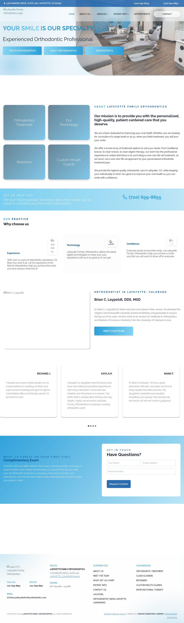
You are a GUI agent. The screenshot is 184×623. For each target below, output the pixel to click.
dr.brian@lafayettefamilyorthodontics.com (26, 597)
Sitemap (108, 614)
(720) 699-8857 (170, 3)
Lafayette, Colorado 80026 (65, 576)
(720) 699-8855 (141, 3)
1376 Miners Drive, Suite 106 (64, 573)
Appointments (142, 14)
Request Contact (118, 484)
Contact (167, 14)
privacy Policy (119, 614)
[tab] (88, 426)
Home (71, 14)
